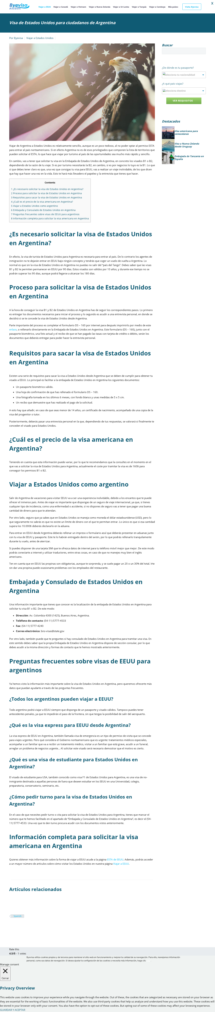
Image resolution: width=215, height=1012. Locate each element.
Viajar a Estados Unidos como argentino (34, 205)
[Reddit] (36, 926)
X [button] (212, 3)
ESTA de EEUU (115, 859)
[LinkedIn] (31, 926)
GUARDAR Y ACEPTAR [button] (12, 1009)
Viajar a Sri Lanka (121, 7)
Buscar (202, 51)
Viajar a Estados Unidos (39, 38)
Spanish (18, 916)
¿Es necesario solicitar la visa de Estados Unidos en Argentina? (47, 189)
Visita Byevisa (192, 7)
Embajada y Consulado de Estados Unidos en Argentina (43, 210)
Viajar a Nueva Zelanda (99, 7)
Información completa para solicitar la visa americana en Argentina (50, 218)
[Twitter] (16, 926)
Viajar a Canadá (60, 7)
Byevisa (18, 38)
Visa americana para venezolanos (186, 133)
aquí (148, 960)
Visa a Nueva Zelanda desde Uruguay (187, 145)
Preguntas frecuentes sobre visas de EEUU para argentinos (45, 214)
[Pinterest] (21, 926)
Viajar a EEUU (44, 7)
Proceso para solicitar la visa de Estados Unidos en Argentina (46, 193)
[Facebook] (11, 926)
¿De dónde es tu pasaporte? (178, 67)
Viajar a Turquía (139, 7)
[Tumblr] (26, 926)
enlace (13, 329)
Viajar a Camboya (157, 7)
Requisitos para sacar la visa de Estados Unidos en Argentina (46, 197)
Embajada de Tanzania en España (189, 158)
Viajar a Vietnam (78, 7)
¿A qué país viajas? (172, 83)
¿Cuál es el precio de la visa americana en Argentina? (42, 201)
